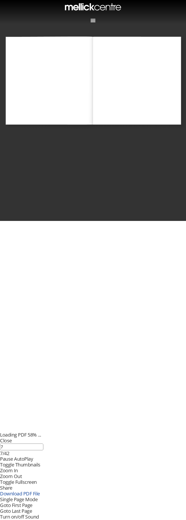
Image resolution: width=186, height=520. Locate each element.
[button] (93, 20)
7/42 (4, 453)
